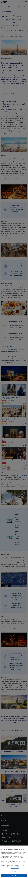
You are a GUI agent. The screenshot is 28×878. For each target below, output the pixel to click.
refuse (3, 866)
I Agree (14, 875)
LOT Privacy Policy (15, 868)
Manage (14, 871)
